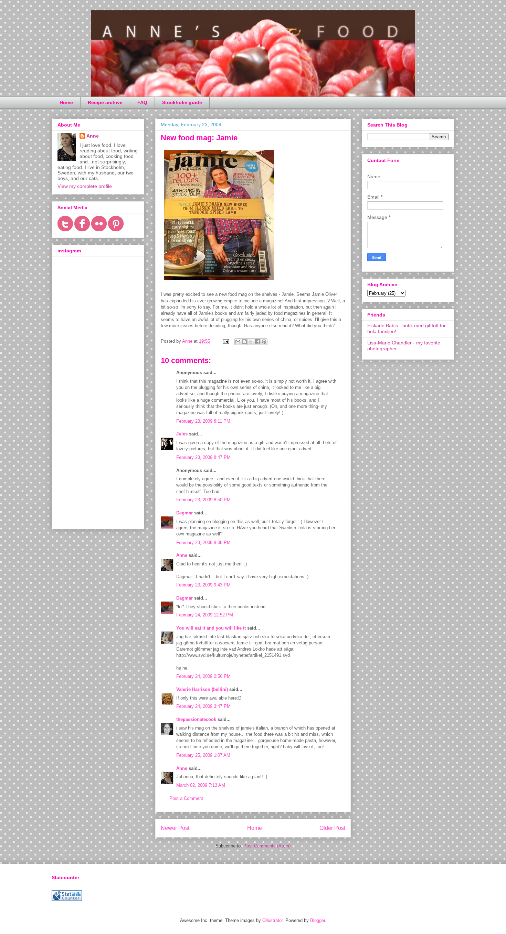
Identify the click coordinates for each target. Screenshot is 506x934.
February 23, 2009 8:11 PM (203, 421)
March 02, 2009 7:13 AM (200, 785)
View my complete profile (84, 186)
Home (66, 102)
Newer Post (175, 828)
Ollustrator (272, 920)
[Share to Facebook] (257, 341)
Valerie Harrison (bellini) (202, 689)
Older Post (332, 828)
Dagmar (184, 512)
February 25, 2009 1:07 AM (203, 755)
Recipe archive (105, 102)
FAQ (142, 102)
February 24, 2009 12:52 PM (204, 614)
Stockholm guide (182, 102)
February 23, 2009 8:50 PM (203, 499)
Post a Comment (186, 798)
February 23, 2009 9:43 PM (203, 584)
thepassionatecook (196, 719)
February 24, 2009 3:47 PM (203, 706)
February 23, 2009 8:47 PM (203, 457)
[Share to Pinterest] (264, 341)
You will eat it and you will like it (211, 628)
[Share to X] (250, 341)
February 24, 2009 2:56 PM (203, 676)
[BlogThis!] (244, 341)
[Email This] (237, 341)
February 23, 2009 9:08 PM (203, 542)
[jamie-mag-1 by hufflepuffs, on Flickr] (219, 281)
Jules (182, 433)
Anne (181, 555)
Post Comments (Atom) (267, 845)
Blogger (317, 920)
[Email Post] (225, 341)
